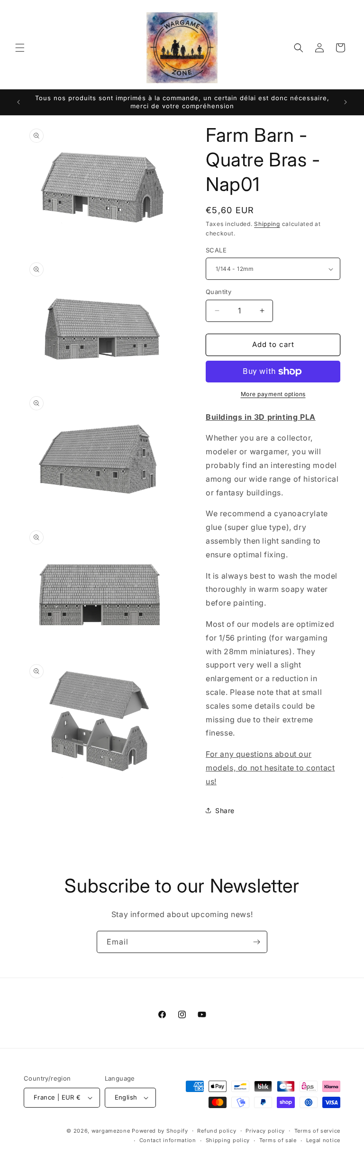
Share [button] (225, 810)
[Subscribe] (256, 942)
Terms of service (317, 1130)
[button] (19, 47)
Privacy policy (265, 1130)
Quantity (218, 291)
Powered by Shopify (160, 1130)
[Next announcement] (345, 102)
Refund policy (216, 1130)
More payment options (273, 394)
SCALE (216, 250)
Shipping (267, 223)
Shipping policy (228, 1140)
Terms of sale (278, 1140)
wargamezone (110, 1130)
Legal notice (323, 1140)
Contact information (167, 1140)
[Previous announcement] (18, 102)
